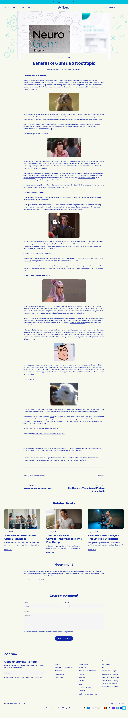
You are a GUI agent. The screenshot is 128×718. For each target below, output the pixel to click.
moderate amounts (51, 370)
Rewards (82, 677)
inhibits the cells (60, 242)
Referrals (82, 691)
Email (67, 602)
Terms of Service (75, 708)
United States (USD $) (15, 703)
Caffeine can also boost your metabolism (38, 253)
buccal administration (77, 323)
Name (26, 602)
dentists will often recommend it (77, 166)
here (83, 460)
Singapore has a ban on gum (87, 117)
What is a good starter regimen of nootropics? (49, 434)
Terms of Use (29, 677)
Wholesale (58, 671)
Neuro (42, 197)
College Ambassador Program (89, 694)
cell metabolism (75, 259)
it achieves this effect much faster (70, 311)
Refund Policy (62, 708)
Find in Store (59, 677)
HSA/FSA (82, 674)
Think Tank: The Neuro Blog (73, 69)
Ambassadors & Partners (87, 671)
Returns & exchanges (109, 671)
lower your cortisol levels (86, 178)
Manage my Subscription (110, 677)
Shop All (57, 664)
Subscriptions (59, 674)
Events (81, 681)
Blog (80, 684)
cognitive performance (37, 476)
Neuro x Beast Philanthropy (64, 667)
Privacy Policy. (39, 677)
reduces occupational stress (37, 175)
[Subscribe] (43, 673)
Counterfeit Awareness (110, 674)
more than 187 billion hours (88, 82)
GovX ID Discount (85, 687)
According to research (95, 242)
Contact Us (106, 664)
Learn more (8, 549)
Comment (28, 611)
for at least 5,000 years (54, 80)
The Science (83, 667)
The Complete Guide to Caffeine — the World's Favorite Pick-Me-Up (64, 539)
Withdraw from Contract (110, 686)
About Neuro (83, 664)
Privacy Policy (51, 708)
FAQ (103, 667)
